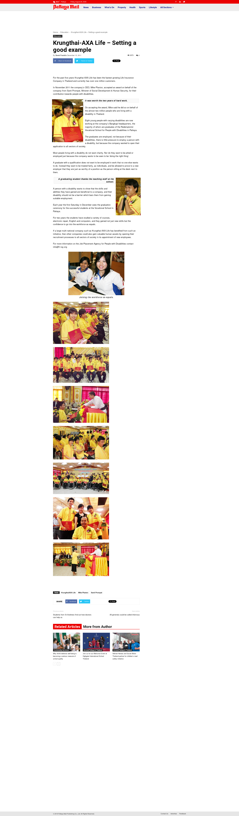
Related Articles (67, 627)
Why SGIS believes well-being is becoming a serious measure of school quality (65, 656)
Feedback (182, 814)
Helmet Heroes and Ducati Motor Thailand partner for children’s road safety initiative (125, 656)
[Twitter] (184, 1)
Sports (142, 7)
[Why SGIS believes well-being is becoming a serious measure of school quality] (66, 642)
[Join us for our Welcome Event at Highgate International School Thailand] (96, 642)
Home (55, 32)
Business (96, 7)
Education (58, 36)
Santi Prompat (96, 592)
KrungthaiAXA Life (68, 592)
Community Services (61, 650)
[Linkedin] (180, 1)
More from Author (97, 627)
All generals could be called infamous (125, 614)
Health (132, 7)
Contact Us (164, 814)
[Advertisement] (119, 19)
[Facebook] (176, 1)
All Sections (166, 7)
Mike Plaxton (83, 592)
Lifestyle (153, 7)
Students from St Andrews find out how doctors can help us (72, 616)
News (86, 7)
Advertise (174, 814)
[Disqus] (96, 705)
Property (122, 7)
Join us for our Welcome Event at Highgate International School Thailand (95, 656)
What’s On (109, 7)
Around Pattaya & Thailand (93, 650)
